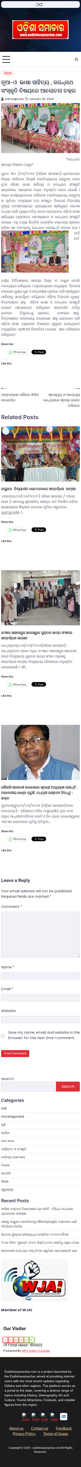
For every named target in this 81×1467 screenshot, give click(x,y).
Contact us (39, 1428)
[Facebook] (25, 1419)
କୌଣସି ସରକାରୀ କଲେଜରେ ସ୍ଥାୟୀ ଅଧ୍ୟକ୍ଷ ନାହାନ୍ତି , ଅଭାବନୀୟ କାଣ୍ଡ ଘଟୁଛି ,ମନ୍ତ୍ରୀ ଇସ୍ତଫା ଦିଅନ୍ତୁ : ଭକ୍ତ (39, 792)
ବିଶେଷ (5, 1165)
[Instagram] (54, 1419)
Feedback (64, 1428)
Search (7, 1078)
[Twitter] (35, 1419)
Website (8, 1010)
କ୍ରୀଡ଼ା (5, 1132)
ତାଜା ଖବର (7, 1141)
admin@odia (14, 99)
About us (16, 1428)
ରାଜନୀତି (6, 1173)
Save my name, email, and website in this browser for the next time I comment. (44, 1035)
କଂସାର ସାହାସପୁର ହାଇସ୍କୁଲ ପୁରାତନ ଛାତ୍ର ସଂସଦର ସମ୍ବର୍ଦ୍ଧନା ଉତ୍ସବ (36, 635)
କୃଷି (3, 1124)
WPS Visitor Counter (36, 1351)
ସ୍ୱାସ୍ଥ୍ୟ (7, 1189)
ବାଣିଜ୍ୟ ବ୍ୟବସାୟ (13, 1157)
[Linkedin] (44, 1419)
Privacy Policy (24, 1434)
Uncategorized (12, 1116)
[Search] (76, 59)
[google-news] (63, 1419)
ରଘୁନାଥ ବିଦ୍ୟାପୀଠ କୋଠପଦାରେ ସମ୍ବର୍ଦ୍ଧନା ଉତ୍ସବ (38, 488)
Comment (11, 906)
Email (7, 989)
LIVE (4, 1108)
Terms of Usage (55, 1434)
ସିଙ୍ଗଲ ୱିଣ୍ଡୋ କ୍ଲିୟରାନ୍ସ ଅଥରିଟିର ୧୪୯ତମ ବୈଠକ (35, 1234)
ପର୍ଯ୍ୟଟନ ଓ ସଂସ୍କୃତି (14, 1149)
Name (7, 967)
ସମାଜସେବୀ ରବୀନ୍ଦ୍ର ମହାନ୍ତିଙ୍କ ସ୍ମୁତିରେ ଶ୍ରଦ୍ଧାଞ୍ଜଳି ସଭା (39, 1250)
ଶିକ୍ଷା (8, 73)
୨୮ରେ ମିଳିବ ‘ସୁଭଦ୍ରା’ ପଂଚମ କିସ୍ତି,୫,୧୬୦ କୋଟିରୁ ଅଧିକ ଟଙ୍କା (40, 1242)
